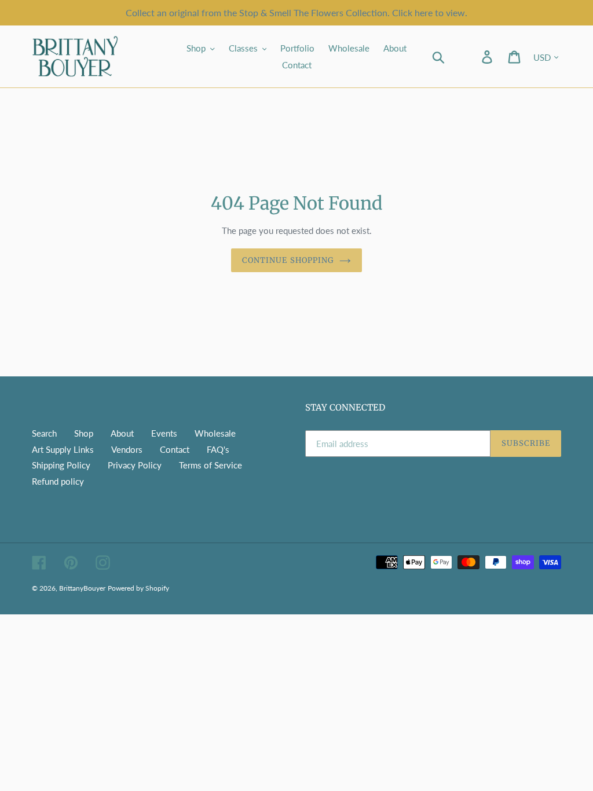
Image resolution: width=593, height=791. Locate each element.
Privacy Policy (135, 465)
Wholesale (215, 433)
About (122, 433)
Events (164, 433)
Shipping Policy (61, 465)
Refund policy (58, 481)
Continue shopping (288, 260)
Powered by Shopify (138, 588)
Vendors (126, 449)
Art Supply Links (63, 449)
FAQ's (218, 449)
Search (44, 433)
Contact (174, 449)
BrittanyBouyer (82, 588)
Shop (83, 433)
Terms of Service (210, 465)
